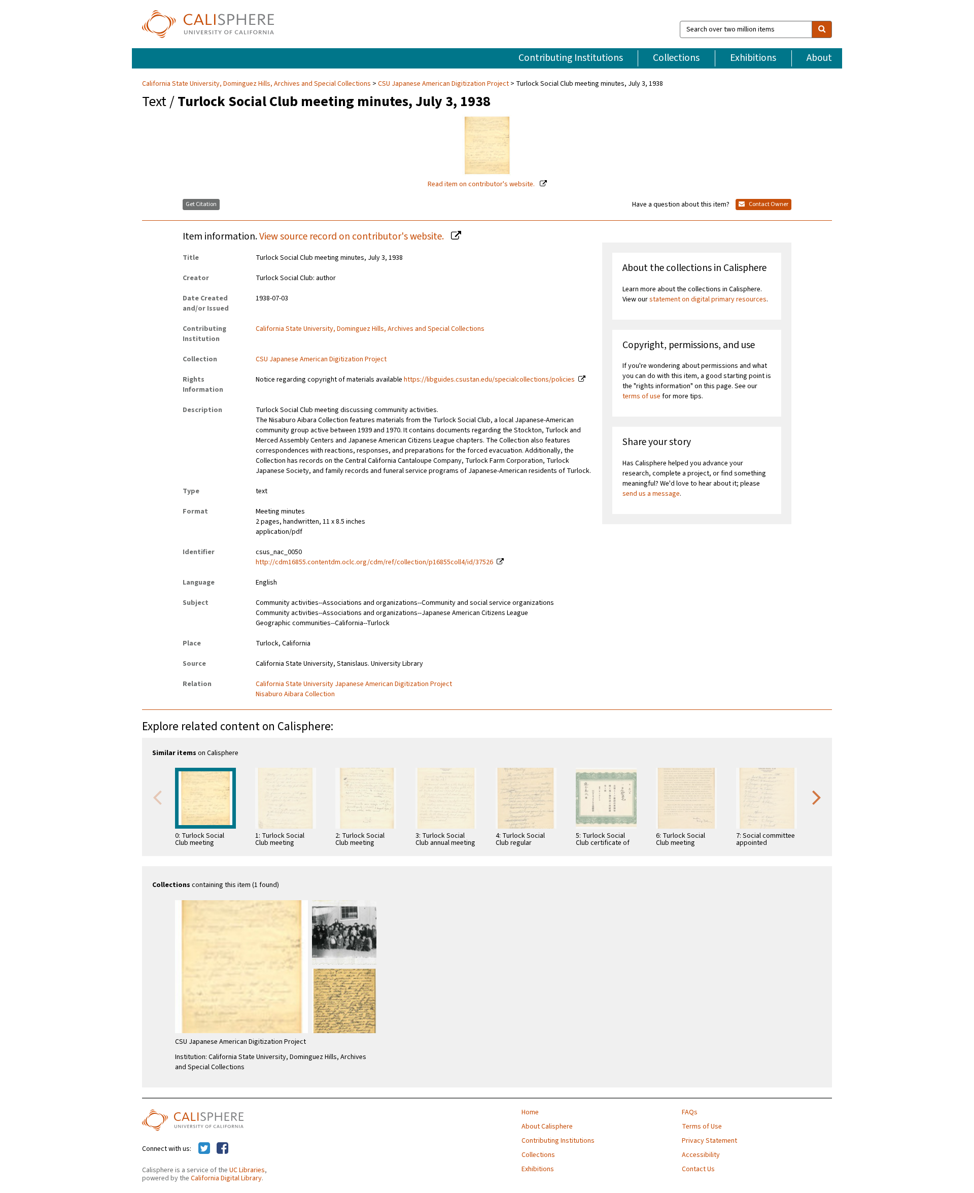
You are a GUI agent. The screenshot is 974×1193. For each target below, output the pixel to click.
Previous (157, 796)
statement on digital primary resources (708, 299)
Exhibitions (753, 58)
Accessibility (701, 1154)
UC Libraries (247, 1170)
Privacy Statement (709, 1140)
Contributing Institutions (570, 58)
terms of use (641, 396)
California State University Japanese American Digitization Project (354, 684)
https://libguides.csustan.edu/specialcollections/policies (489, 379)
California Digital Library (226, 1178)
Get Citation (201, 204)
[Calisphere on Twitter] (204, 1148)
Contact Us (698, 1169)
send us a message (651, 494)
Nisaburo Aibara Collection (295, 694)
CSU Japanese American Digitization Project (443, 84)
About (819, 58)
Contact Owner (768, 204)
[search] (822, 29)
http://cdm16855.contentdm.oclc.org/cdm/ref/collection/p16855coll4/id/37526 (374, 562)
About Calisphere (547, 1126)
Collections (676, 58)
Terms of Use (702, 1126)
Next (817, 796)
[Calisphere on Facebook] (222, 1148)
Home (530, 1112)
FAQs (690, 1112)
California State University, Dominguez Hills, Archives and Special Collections (257, 84)
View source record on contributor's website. (352, 236)
